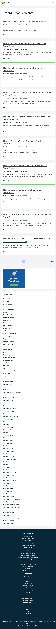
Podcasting (6, 355)
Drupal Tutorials (7, 312)
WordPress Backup (8, 400)
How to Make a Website (28, 553)
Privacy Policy (35, 625)
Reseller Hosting (28, 543)
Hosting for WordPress (28, 538)
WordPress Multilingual (9, 472)
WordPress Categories (9, 405)
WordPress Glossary (28, 571)
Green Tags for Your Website (28, 564)
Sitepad (5, 368)
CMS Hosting (28, 583)
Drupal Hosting (28, 577)
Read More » (6, 34)
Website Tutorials (8, 384)
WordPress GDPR (8, 443)
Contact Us (28, 613)
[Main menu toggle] (53, 2)
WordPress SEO (7, 491)
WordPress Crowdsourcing (10, 413)
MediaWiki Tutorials (8, 341)
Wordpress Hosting (8, 448)
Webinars (28, 568)
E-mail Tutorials (7, 315)
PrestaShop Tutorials (9, 357)
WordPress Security (8, 488)
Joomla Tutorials (7, 336)
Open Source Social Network (11, 347)
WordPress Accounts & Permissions (13, 392)
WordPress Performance (10, 480)
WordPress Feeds (8, 435)
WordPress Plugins (8, 483)
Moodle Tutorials (8, 344)
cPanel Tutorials (7, 304)
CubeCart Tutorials (8, 309)
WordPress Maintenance (10, 456)
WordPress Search (8, 486)
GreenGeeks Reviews (28, 602)
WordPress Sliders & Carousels (11, 499)
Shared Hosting (28, 536)
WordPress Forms (8, 438)
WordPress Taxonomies (9, 510)
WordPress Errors (8, 427)
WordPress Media (8, 464)
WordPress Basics (8, 403)
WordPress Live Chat (9, 451)
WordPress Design (8, 419)
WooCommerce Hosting (28, 545)
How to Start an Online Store (28, 562)
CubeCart (6, 307)
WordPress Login (8, 454)
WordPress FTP (7, 440)
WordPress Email (8, 424)
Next (52, 261)
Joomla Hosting (28, 579)
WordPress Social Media (10, 502)
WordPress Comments (9, 25)
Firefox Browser (7, 325)
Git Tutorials (6, 331)
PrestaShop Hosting (28, 588)
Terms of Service (27, 625)
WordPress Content (8, 411)
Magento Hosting (28, 585)
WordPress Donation (9, 421)
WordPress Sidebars (8, 496)
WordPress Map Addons (10, 459)
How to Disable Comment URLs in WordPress (24, 21)
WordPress (6, 389)
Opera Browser (7, 349)
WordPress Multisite (8, 475)
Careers (28, 609)
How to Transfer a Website (28, 555)
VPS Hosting (28, 540)
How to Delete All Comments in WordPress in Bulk (26, 239)
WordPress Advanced (9, 397)
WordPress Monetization (10, 470)
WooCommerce (7, 387)
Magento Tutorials (8, 339)
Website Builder (28, 547)
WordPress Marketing (9, 462)
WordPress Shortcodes (9, 494)
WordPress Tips (7, 515)
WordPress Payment (9, 478)
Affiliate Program (28, 604)
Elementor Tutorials (8, 317)
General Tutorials (8, 328)
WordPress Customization (10, 416)
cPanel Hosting (28, 581)
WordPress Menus (8, 467)
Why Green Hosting (28, 600)
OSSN (5, 352)
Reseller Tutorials (8, 360)
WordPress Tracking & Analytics (12, 518)
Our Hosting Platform (28, 598)
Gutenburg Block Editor (9, 333)
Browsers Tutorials (8, 299)
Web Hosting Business (9, 379)
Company (28, 596)
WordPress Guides (8, 446)
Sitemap (20, 625)
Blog (28, 611)
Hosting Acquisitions (28, 607)
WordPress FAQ (7, 429)
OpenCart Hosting (28, 590)
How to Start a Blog (28, 560)
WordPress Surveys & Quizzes (11, 507)
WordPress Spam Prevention (11, 504)
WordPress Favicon (8, 432)
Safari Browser (7, 363)
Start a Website (7, 373)
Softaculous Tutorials (9, 371)
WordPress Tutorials (21, 25)
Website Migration (8, 381)
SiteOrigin (6, 365)
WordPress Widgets (8, 523)
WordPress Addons (8, 395)
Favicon (5, 323)
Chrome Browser (8, 301)
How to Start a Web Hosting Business (28, 557)
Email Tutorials (7, 320)
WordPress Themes (8, 512)
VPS (4, 376)
